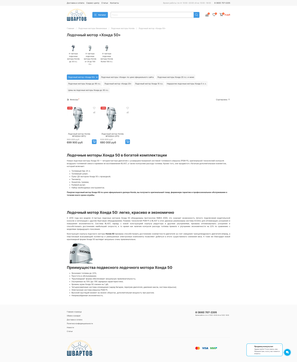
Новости (70, 327)
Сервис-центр (92, 3)
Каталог (102, 15)
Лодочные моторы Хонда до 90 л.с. (84, 83)
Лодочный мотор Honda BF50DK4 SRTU (79, 135)
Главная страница (74, 312)
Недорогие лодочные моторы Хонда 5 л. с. (186, 83)
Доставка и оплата (75, 3)
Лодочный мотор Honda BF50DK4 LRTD (112, 135)
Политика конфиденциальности (80, 323)
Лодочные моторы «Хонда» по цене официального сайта (127, 77)
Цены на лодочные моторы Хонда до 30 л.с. (88, 90)
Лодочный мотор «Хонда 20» (117, 83)
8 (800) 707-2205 (222, 3)
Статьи (104, 3)
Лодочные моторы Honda (122, 28)
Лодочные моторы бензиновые (92, 28)
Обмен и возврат (74, 316)
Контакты (114, 3)
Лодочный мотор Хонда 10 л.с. (149, 83)
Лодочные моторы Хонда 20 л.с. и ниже (175, 77)
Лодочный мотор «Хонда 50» (81, 77)
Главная (70, 28)
